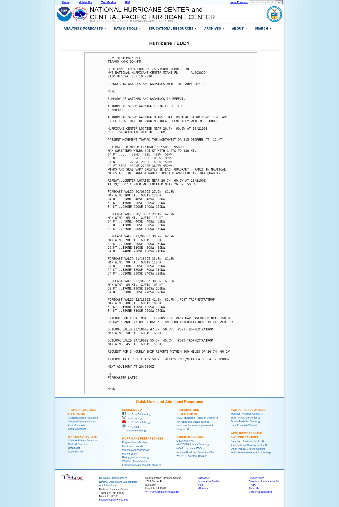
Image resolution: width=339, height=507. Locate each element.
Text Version (108, 2)
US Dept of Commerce (111, 478)
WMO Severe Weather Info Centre (250, 452)
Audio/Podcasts (76, 425)
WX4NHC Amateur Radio (190, 456)
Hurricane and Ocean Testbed (192, 421)
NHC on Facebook (137, 414)
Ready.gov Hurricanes (134, 457)
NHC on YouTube (136, 422)
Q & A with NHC (185, 440)
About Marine (75, 451)
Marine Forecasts (82, 436)
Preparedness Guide (133, 442)
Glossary (203, 488)
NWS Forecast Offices (248, 410)
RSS (127, 2)
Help (200, 484)
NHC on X (132, 418)
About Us (254, 488)
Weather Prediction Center (245, 413)
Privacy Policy (256, 478)
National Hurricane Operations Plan (195, 452)
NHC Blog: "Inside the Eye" (133, 428)
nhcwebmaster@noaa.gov (113, 499)
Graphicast (74, 447)
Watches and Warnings (135, 450)
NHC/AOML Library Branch (191, 444)
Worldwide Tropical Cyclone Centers (247, 435)
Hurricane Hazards (132, 446)
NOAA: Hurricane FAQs (189, 448)
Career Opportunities (260, 491)
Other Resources (190, 437)
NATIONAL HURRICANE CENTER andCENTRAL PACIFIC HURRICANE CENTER (152, 13)
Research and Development (187, 412)
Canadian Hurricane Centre (246, 441)
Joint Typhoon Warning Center (247, 445)
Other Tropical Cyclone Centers (248, 448)
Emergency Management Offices (140, 465)
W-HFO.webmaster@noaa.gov (162, 491)
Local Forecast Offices (243, 425)
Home (65, 2)
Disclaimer (204, 478)
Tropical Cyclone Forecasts (82, 412)
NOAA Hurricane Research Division (195, 417)
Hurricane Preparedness (142, 438)
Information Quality (208, 481)
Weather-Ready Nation (135, 461)
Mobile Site (85, 2)
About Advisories (77, 429)
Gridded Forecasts (78, 444)
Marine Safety (129, 453)
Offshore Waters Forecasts (83, 440)
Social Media (132, 410)
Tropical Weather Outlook (82, 421)
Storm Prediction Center (244, 417)
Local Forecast (239, 2)
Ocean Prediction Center (244, 421)
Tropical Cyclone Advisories (83, 417)
